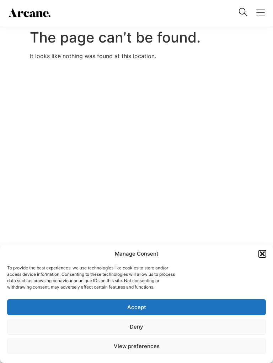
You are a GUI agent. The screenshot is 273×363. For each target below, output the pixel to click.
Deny (136, 326)
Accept (136, 307)
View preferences (137, 346)
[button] (262, 253)
